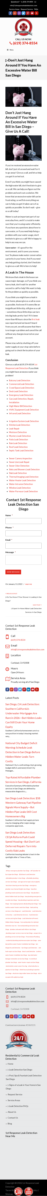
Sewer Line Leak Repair (19, 462)
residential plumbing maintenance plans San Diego (21, 940)
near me (28, 584)
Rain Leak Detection (18, 443)
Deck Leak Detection (18, 391)
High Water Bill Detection (20, 406)
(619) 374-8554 (28, 2)
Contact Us (13, 1117)
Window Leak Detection (20, 488)
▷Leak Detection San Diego (20, 1069)
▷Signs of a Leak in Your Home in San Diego (23, 1087)
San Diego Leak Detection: (29, 947)
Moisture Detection (18, 432)
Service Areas (14, 9)
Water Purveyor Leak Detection (23, 491)
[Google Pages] (15, 14)
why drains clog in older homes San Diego (25, 973)
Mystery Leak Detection (20, 436)
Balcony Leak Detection (19, 380)
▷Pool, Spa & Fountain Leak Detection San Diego (24, 1077)
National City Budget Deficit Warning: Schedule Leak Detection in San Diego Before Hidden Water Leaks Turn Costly (22, 752)
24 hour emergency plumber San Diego (17, 870)
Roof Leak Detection (18, 447)
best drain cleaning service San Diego (17, 885)
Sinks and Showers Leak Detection (24, 469)
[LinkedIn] (28, 690)
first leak (36, 319)
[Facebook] (10, 14)
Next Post (37, 605)
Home (10, 1064)
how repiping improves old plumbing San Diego (24, 904)
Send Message (13, 572)
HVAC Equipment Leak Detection (24, 409)
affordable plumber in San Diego (15, 878)
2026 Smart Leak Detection (27, 874)
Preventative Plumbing (33, 936)
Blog (10, 1123)
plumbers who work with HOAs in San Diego (23, 929)
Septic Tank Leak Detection (21, 450)
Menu (11, 50)
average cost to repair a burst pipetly (29, 881)
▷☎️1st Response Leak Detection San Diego (23, 27)
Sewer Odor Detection (19, 465)
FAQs (36, 9)
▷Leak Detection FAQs (18, 1106)
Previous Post (11, 593)
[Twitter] (23, 14)
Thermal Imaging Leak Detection (23, 477)
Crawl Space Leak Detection (21, 387)
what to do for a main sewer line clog (16, 966)
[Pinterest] (28, 14)
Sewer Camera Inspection (20, 458)
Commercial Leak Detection (21, 384)
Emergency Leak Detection (21, 395)
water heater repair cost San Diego (28, 962)
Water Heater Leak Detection (22, 480)
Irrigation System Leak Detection (24, 421)
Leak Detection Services (20, 915)
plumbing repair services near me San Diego (19, 933)
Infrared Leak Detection (20, 413)
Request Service (27, 9)
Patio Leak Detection (18, 439)
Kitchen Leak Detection (19, 425)
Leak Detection (26, 911)
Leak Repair (14, 428)
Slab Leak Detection (18, 473)
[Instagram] (19, 14)
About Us (12, 1112)
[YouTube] (32, 14)
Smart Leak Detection (28, 951)
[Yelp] (36, 14)
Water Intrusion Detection (21, 484)
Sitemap (9, 1194)
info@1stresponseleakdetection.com (23, 5)
